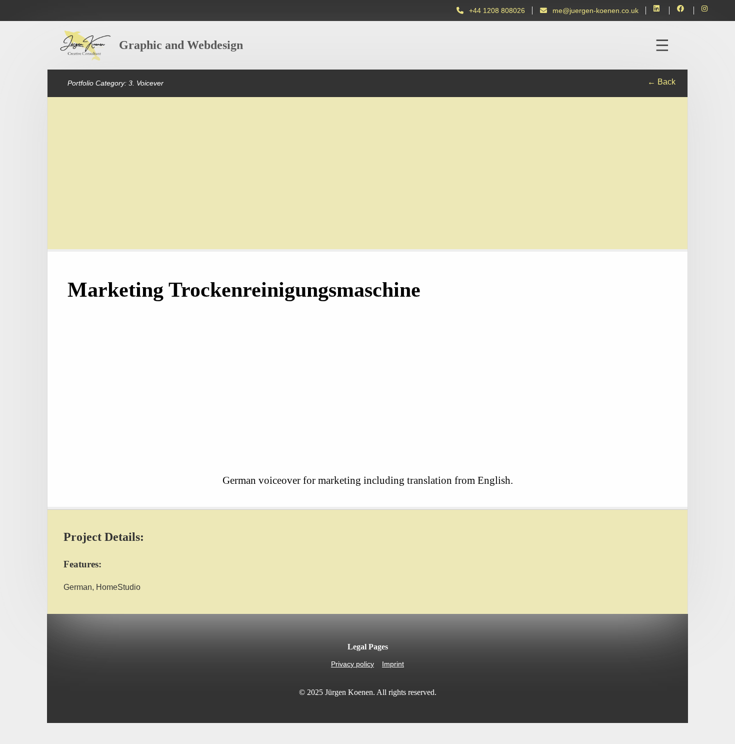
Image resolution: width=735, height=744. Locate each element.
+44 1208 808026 (497, 11)
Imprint (393, 664)
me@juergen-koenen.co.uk (595, 11)
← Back (662, 82)
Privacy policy (352, 664)
